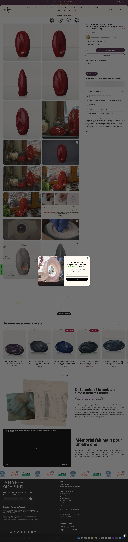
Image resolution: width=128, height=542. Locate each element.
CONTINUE (77, 279)
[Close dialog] (88, 258)
